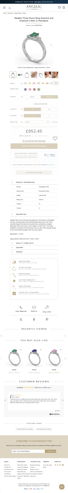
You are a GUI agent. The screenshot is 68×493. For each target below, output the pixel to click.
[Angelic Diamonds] (34, 7)
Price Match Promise (36, 474)
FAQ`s (19, 478)
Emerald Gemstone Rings (44, 429)
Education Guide (22, 465)
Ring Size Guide (22, 469)
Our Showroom (8, 469)
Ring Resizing (22, 471)
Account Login (47, 465)
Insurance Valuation (23, 476)
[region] (34, 400)
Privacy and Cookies (10, 476)
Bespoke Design (35, 465)
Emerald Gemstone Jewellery (25, 429)
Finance (32, 467)
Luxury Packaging (23, 467)
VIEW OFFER (37, 2)
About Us (7, 465)
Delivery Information (36, 471)
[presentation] (17, 45)
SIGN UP (51, 451)
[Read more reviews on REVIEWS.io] (54, 414)
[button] (5, 400)
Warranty (33, 476)
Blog (44, 467)
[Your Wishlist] (59, 7)
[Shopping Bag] (64, 7)
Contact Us (7, 467)
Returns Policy (34, 469)
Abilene (14, 370)
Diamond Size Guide (24, 474)
